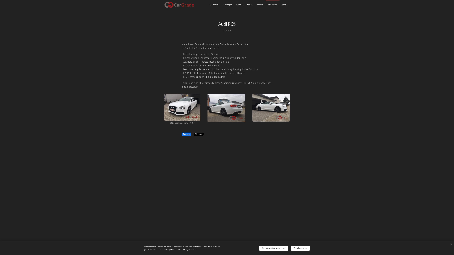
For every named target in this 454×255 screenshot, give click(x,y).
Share (187, 134)
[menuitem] (214, 5)
